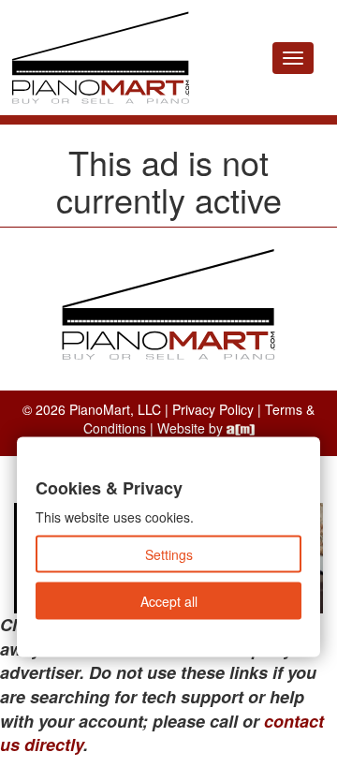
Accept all (169, 601)
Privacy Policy (213, 409)
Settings (169, 554)
